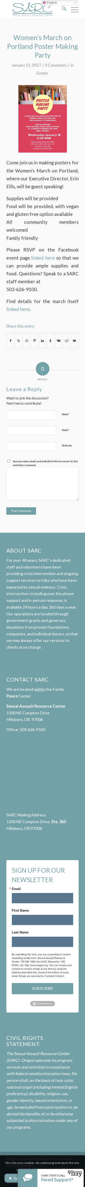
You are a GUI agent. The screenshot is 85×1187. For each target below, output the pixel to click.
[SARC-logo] (35, 9)
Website (67, 445)
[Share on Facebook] (11, 340)
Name (66, 414)
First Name (20, 910)
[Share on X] (18, 340)
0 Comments (56, 65)
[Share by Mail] (74, 340)
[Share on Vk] (58, 340)
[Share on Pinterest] (35, 340)
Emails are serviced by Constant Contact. (42, 976)
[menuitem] (61, 9)
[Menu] (72, 9)
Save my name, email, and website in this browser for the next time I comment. (45, 463)
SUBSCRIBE (42, 988)
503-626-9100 (32, 729)
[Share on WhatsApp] (27, 340)
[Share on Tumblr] (50, 340)
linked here (43, 258)
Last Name (20, 932)
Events (42, 73)
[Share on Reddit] (66, 340)
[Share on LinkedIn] (42, 340)
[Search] (61, 9)
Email (66, 430)
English (51, 2)
